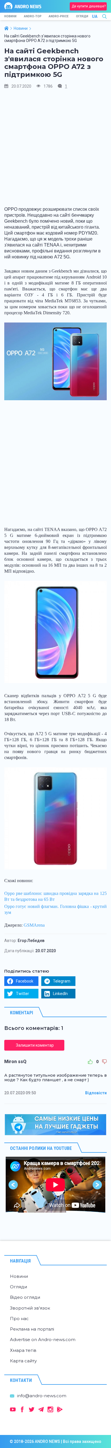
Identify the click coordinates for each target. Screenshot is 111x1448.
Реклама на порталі (32, 1329)
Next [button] (97, 1185)
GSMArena (34, 925)
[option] (55, 1185)
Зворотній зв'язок (30, 1308)
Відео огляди (25, 1297)
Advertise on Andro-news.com (42, 1339)
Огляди (82, 16)
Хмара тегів (23, 1350)
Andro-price (59, 16)
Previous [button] (13, 1185)
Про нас (19, 1318)
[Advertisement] (55, 149)
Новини (10, 16)
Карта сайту (23, 1360)
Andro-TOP (33, 16)
